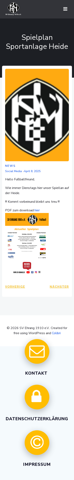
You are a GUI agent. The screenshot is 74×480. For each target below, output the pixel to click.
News (10, 166)
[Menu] (65, 9)
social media (13, 171)
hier (37, 210)
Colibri (56, 333)
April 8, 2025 (32, 171)
